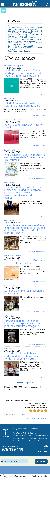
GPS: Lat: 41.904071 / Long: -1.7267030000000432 (30, 435)
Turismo (18, 256)
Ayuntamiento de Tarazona (25, 3)
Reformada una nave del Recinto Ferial (23, 126)
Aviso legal (16, 438)
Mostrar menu (2, 4)
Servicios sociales (10, 150)
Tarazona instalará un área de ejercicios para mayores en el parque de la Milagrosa (25, 28)
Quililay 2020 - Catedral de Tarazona (21, 26)
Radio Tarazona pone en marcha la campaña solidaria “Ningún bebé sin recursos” (24, 157)
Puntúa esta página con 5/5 (45, 410)
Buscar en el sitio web (9, 461)
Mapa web (31, 441)
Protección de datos (19, 441)
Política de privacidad (29, 438)
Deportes (7, 349)
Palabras (7, 11)
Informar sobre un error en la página (35, 418)
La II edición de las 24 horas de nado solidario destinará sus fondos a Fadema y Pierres (22, 356)
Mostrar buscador (47, 4)
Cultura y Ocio (18, 66)
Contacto (41, 441)
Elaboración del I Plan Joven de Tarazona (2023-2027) (25, 48)
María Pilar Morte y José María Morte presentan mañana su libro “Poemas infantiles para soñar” (24, 73)
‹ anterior (19, 382)
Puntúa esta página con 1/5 (31, 410)
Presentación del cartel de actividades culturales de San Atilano (25, 43)
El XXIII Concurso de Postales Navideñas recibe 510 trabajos (22, 104)
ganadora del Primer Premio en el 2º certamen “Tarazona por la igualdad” (25, 40)
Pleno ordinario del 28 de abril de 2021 (22, 37)
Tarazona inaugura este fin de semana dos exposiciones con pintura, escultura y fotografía (22, 323)
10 (42, 387)
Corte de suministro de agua (19, 51)
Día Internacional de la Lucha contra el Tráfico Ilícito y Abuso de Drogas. (25, 32)
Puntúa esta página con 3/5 (38, 410)
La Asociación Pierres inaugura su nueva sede (24, 292)
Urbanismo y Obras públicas (14, 120)
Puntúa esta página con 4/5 (42, 410)
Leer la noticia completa (36, 94)
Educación (8, 66)
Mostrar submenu (3, 10)
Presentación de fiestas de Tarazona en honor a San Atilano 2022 (25, 35)
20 (45, 387)
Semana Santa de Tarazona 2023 (20, 46)
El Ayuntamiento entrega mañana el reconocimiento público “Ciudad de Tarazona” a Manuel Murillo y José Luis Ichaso (24, 229)
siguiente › (30, 382)
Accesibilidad (43, 438)
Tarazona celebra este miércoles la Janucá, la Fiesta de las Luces (24, 262)
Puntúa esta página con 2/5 (34, 410)
